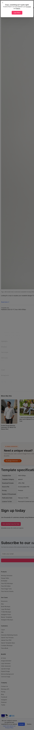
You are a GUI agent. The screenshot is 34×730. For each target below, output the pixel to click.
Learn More (17, 12)
